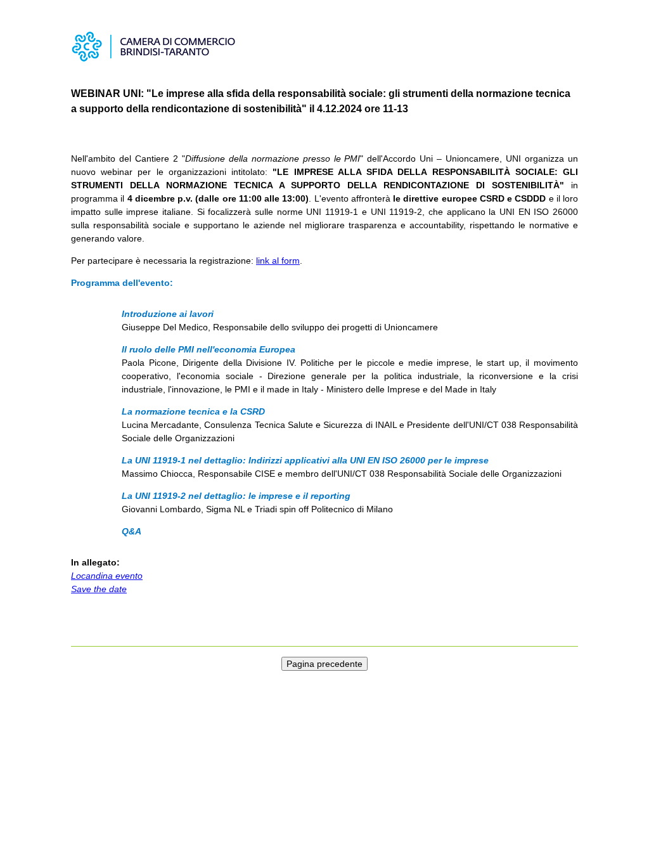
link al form (278, 260)
